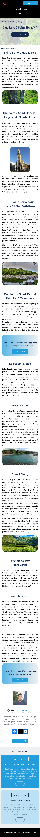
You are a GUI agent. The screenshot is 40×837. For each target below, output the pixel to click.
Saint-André (12, 661)
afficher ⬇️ (13, 48)
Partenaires (17, 832)
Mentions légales (26, 832)
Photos (34, 832)
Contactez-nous (8, 832)
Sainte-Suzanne (25, 661)
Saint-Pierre (19, 524)
